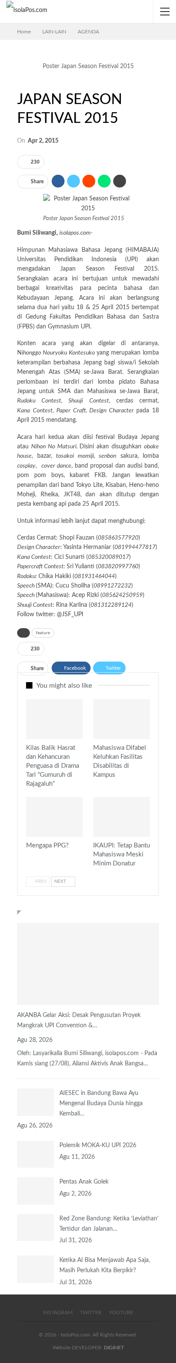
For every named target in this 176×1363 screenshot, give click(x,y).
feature (43, 633)
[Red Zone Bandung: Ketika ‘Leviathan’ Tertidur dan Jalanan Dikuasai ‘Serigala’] (35, 1227)
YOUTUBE (121, 1312)
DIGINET (114, 1347)
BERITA (29, 738)
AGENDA (20, 82)
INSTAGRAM (58, 1312)
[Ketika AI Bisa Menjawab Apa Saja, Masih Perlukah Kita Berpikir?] (35, 1269)
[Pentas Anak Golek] (35, 1191)
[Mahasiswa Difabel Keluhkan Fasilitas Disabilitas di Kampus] (121, 719)
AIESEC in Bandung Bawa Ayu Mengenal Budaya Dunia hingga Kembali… (101, 1103)
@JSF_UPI (70, 614)
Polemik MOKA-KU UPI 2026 (97, 1145)
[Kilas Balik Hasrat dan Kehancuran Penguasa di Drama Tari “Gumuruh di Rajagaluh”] (54, 719)
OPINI (29, 836)
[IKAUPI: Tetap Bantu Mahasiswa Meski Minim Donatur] (121, 817)
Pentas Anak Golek (84, 1182)
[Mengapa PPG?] (54, 817)
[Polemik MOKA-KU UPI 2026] (35, 1154)
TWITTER (91, 1312)
